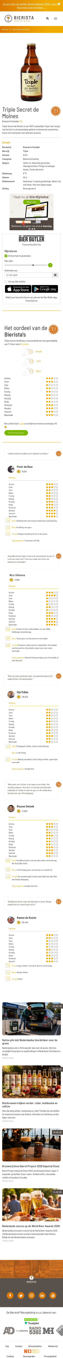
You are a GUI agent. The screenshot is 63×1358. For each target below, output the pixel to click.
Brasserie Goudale (31, 147)
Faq (7, 1346)
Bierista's (24, 344)
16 (21, 121)
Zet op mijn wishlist (16, 281)
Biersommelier (35, 1346)
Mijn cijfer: (9, 261)
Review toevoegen (16, 432)
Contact (18, 1346)
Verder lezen (7, 1057)
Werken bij (53, 1346)
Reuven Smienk (25, 806)
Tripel (25, 151)
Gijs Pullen (22, 692)
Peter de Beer (25, 466)
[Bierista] (17, 18)
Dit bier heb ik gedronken (19, 255)
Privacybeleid (50, 1356)
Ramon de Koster (26, 917)
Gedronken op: (11, 270)
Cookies (10, 1356)
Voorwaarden (29, 1356)
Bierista (5, 29)
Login (21, 423)
